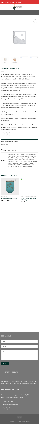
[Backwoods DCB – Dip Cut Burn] (17, 7)
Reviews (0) (4, 145)
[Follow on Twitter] (9, 408)
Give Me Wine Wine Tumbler (9, 198)
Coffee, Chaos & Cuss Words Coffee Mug (28, 199)
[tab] (19, 141)
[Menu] (2, 7)
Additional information (9, 141)
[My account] (34, 7)
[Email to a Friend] (9, 133)
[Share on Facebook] (3, 133)
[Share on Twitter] (6, 133)
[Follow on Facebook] (3, 408)
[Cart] (37, 7)
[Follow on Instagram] (6, 408)
